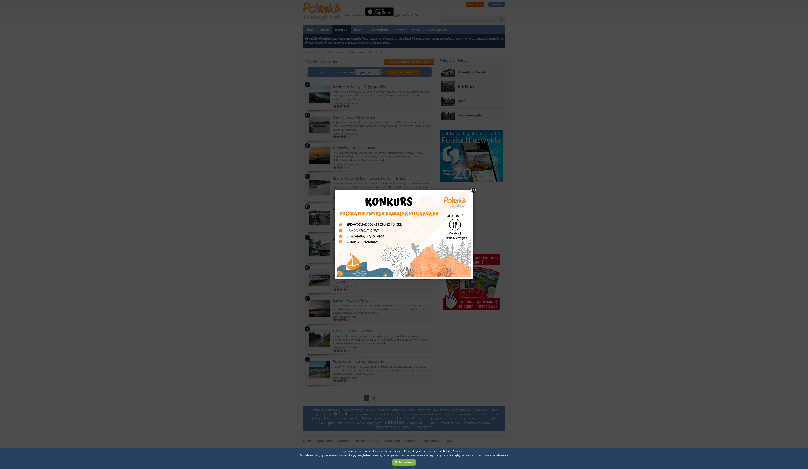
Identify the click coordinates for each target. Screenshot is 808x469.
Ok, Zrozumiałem (404, 462)
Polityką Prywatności (455, 451)
